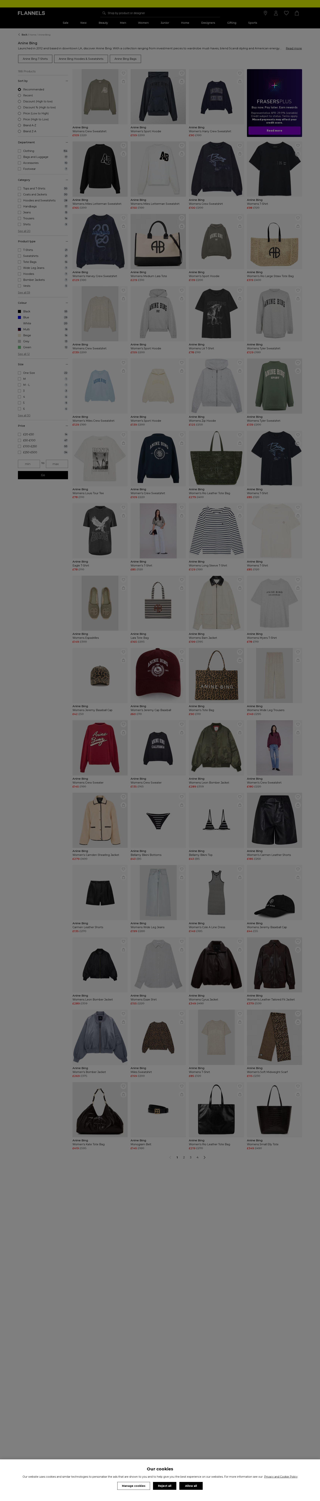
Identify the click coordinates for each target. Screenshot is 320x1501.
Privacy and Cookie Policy (281, 1476)
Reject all (164, 1486)
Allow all (191, 1486)
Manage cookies (133, 1486)
